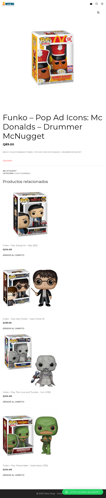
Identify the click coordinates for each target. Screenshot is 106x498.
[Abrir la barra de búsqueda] (96, 4)
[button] (82, 492)
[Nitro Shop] (8, 4)
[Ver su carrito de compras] (91, 4)
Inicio (5, 152)
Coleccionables (17, 152)
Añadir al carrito (13, 255)
